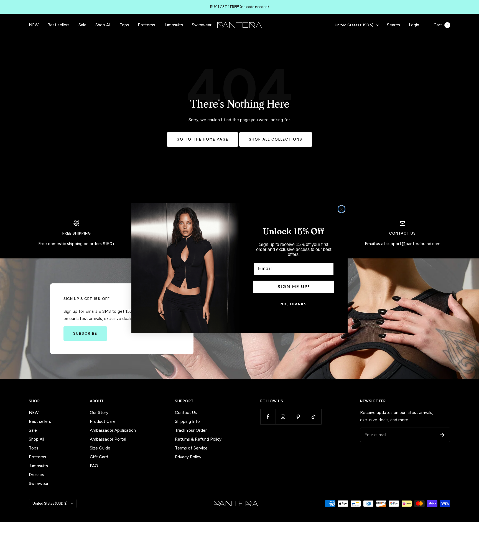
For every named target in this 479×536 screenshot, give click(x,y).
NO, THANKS (294, 304)
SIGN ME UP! (293, 286)
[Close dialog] (341, 209)
